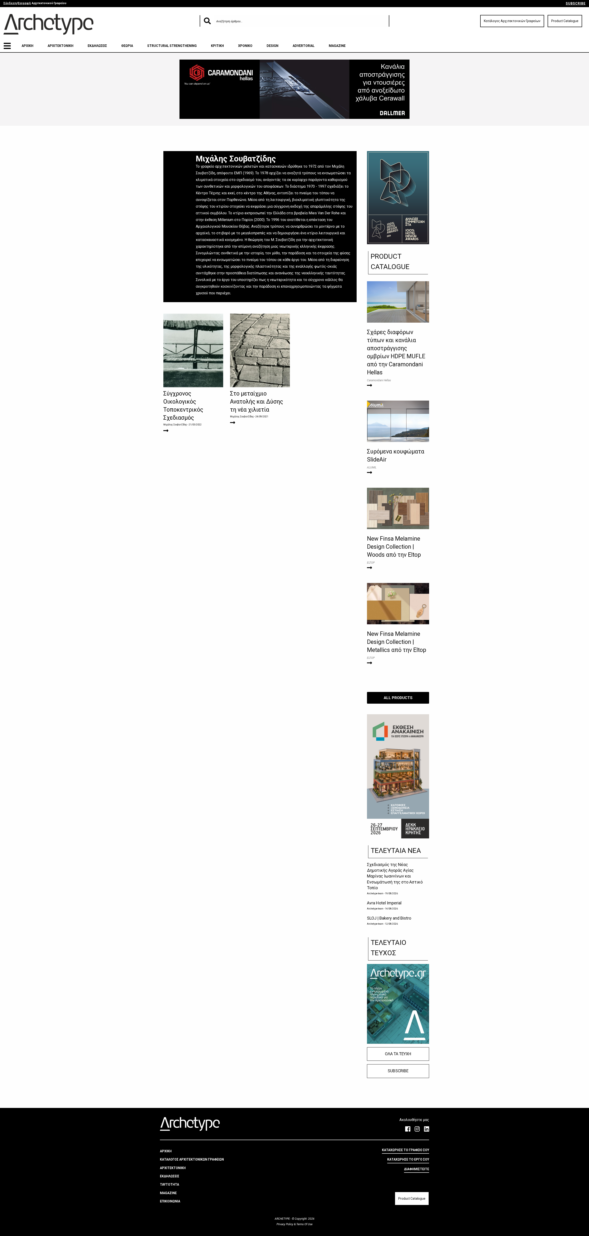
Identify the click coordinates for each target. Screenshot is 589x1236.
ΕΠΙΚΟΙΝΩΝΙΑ (170, 1201)
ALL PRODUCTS (398, 697)
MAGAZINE (337, 46)
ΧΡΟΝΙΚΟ (245, 46)
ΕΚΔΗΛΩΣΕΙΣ (97, 46)
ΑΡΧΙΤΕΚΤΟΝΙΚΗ (60, 46)
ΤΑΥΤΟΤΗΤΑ (169, 1184)
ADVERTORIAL (304, 46)
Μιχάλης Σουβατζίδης (175, 424)
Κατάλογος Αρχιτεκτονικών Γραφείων (512, 21)
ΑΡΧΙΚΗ (27, 46)
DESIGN (272, 46)
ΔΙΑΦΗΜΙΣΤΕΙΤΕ (416, 1169)
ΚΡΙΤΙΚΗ (217, 46)
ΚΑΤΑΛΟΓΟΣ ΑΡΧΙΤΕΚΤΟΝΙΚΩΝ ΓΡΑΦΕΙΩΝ (192, 1159)
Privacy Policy (285, 1224)
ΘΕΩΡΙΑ (127, 46)
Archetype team (375, 893)
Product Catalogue (564, 21)
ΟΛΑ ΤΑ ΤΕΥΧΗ (398, 1054)
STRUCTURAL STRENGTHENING (172, 46)
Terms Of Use (304, 1224)
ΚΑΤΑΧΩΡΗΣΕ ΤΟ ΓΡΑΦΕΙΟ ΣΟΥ (405, 1150)
